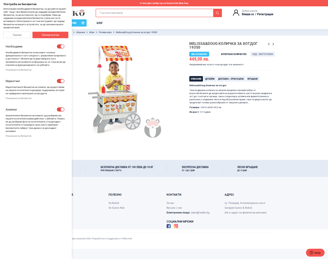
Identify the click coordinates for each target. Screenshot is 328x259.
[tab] (196, 79)
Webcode (127, 238)
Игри (91, 32)
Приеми (17, 35)
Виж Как (183, 3)
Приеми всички (50, 35)
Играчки (80, 32)
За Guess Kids (116, 207)
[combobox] (159, 13)
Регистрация (265, 14)
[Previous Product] (269, 44)
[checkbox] (60, 46)
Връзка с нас (174, 207)
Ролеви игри (105, 32)
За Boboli (113, 203)
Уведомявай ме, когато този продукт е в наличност (216, 64)
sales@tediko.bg (200, 212)
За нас (170, 203)
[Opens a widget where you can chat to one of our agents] (315, 253)
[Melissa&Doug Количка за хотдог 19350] (98, 147)
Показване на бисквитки (18, 70)
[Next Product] (273, 44)
